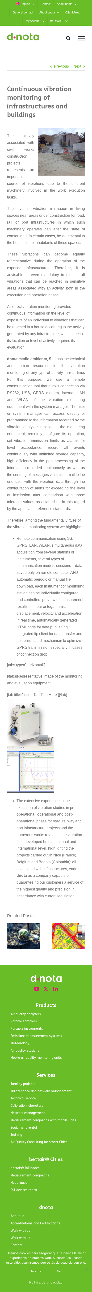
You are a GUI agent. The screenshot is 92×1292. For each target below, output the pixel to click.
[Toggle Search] (68, 38)
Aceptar (37, 1271)
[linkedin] (55, 989)
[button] (10, 936)
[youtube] (36, 989)
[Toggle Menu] (81, 38)
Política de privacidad (46, 1282)
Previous (61, 66)
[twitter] (46, 989)
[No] (86, 1269)
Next (77, 66)
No (59, 1271)
